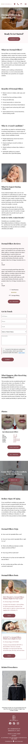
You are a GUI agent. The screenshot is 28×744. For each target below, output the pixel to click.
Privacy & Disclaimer (14, 733)
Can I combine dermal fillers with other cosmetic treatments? (12, 565)
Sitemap (14, 735)
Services (10, 22)
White (14, 437)
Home (5, 22)
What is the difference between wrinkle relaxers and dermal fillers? (12, 547)
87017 (14, 442)
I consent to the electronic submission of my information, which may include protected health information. (14, 350)
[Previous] (4, 428)
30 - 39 (15, 435)
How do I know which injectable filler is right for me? (13, 540)
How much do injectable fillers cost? (12, 534)
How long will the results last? (11, 552)
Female (15, 436)
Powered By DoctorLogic (14, 741)
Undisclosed (16, 439)
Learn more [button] (22, 352)
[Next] (23, 428)
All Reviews (14, 301)
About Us (14, 480)
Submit (7, 359)
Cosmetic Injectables (18, 22)
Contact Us (14, 39)
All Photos (14, 454)
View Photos (14, 447)
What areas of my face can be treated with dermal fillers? (13, 558)
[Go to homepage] (5, 4)
